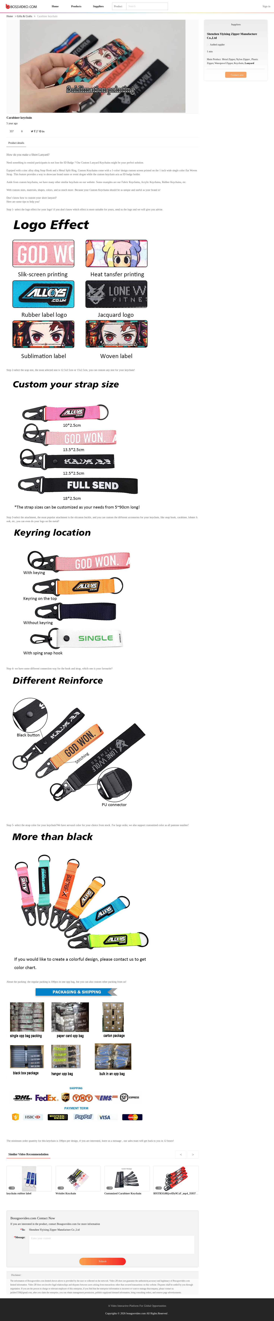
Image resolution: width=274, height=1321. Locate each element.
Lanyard (249, 63)
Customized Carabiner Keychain (122, 1193)
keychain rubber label (19, 1193)
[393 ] (78, 1178)
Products (76, 6)
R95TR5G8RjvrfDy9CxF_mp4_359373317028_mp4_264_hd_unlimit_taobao (196, 1193)
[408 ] (29, 1178)
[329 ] (127, 1178)
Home (10, 16)
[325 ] (176, 1178)
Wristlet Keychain (66, 1193)
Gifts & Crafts (24, 16)
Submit (102, 1261)
